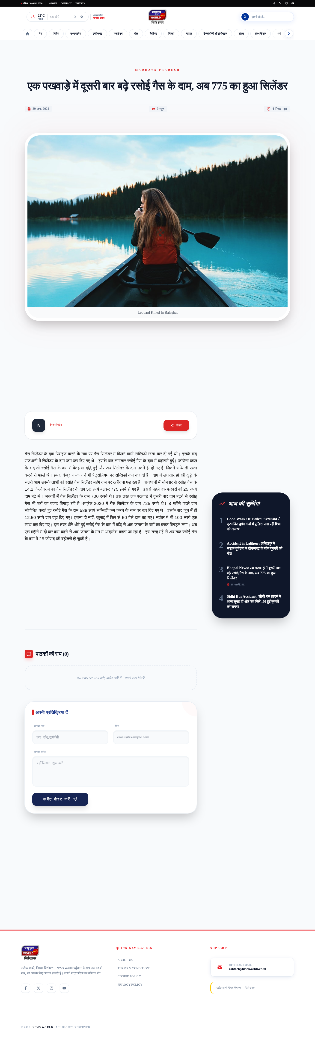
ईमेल (117, 726)
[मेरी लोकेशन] (82, 17)
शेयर (179, 425)
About (53, 3)
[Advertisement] (157, 360)
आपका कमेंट (40, 752)
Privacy (80, 3)
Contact (66, 3)
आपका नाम (39, 726)
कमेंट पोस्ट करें (56, 799)
